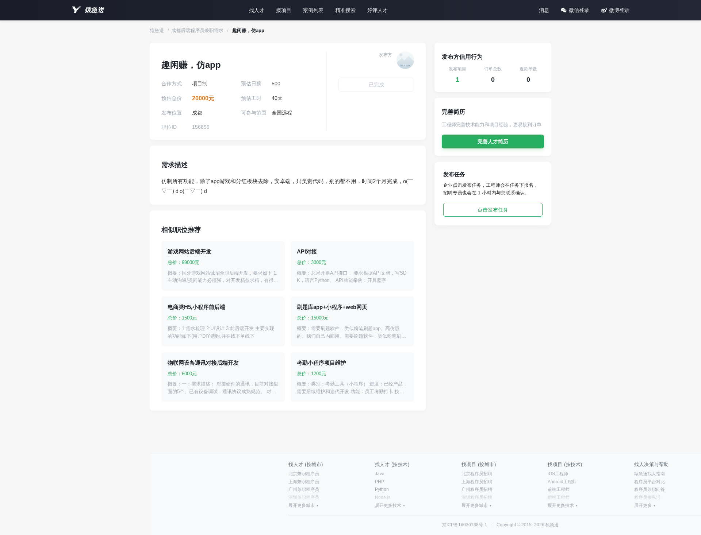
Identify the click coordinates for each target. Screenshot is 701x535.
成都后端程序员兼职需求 (197, 30)
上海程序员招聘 (476, 481)
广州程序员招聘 (476, 489)
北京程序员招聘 (476, 473)
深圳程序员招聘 (476, 497)
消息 (544, 10)
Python (382, 489)
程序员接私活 (647, 497)
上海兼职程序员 (303, 481)
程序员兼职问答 (649, 489)
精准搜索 (345, 10)
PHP (379, 481)
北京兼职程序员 (303, 473)
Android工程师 (562, 481)
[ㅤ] (405, 60)
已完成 (376, 85)
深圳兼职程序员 (303, 497)
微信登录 (579, 10)
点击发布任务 (493, 210)
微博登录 (619, 10)
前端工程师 (559, 489)
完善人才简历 (493, 141)
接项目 (283, 10)
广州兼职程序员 (303, 489)
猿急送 (94, 10)
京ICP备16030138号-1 (464, 524)
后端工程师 (559, 497)
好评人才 (377, 10)
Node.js (382, 497)
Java (379, 473)
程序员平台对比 (649, 481)
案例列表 (313, 10)
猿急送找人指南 (649, 473)
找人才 (256, 10)
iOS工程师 (558, 473)
